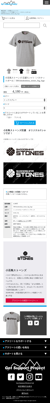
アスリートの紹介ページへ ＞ (25, 300)
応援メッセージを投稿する (30, 86)
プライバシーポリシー (25, 390)
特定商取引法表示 (25, 386)
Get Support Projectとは (25, 383)
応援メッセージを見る (12, 86)
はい (10, 117)
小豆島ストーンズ (12, 10)
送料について (23, 221)
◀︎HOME (3, 10)
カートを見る (10, 18)
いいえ (18, 117)
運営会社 (25, 393)
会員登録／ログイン (36, 18)
